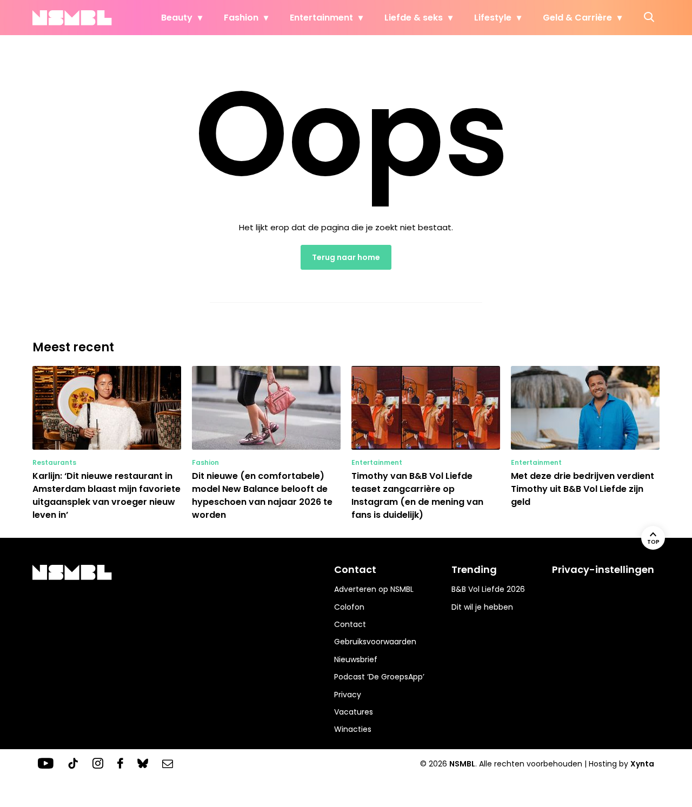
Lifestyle (492, 17)
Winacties (352, 729)
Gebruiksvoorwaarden (375, 641)
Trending (474, 569)
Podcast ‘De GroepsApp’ (379, 676)
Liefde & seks (413, 17)
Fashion (241, 17)
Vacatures (353, 711)
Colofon (349, 607)
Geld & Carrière (577, 17)
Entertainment (321, 17)
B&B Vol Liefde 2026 (488, 589)
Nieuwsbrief (355, 659)
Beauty (176, 17)
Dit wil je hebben (482, 607)
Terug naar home (346, 257)
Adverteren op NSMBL (374, 589)
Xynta (642, 763)
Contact (350, 624)
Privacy (347, 694)
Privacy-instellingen (603, 569)
